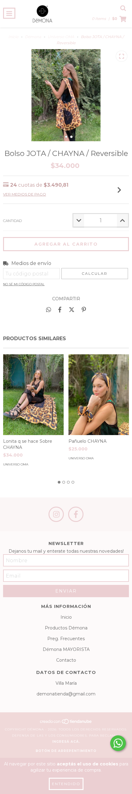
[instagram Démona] (56, 514)
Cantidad (12, 220)
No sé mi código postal (24, 284)
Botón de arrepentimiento (66, 751)
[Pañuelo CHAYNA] (98, 394)
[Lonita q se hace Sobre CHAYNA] (33, 394)
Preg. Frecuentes (66, 638)
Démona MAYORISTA (66, 649)
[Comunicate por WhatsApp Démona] (118, 743)
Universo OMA (61, 36)
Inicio (13, 36)
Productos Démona (66, 628)
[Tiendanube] (66, 723)
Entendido (66, 783)
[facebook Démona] (75, 514)
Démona (33, 36)
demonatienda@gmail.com (66, 694)
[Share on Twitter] (72, 309)
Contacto (66, 660)
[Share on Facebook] (59, 309)
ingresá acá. (66, 742)
